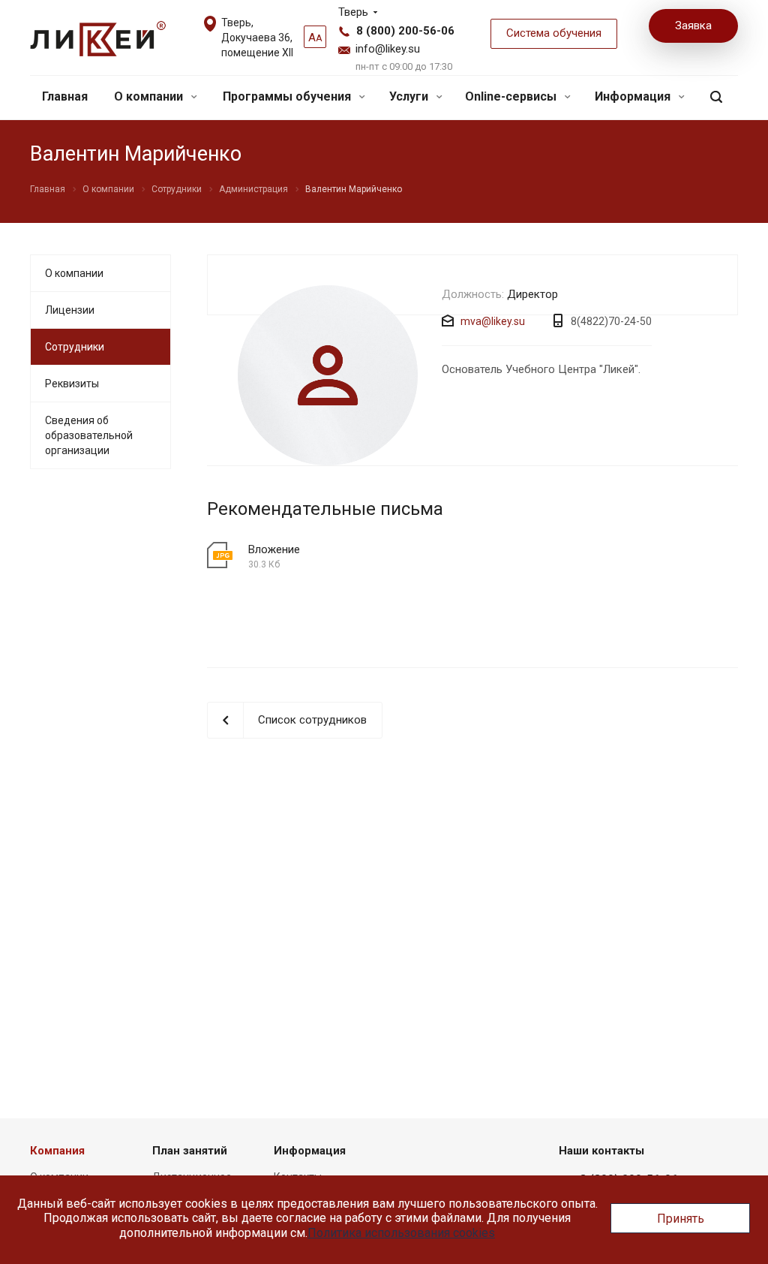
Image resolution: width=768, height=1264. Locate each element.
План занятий (189, 1150)
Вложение (274, 549)
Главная (65, 96)
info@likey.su (388, 49)
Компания (57, 1150)
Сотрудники (74, 347)
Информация (634, 96)
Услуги (410, 96)
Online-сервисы (512, 96)
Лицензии (69, 310)
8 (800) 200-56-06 (405, 31)
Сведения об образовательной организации (89, 435)
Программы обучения (288, 96)
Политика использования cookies (401, 1233)
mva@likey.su (492, 321)
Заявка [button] (693, 25)
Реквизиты (72, 384)
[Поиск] (716, 97)
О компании (150, 96)
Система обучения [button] (554, 33)
